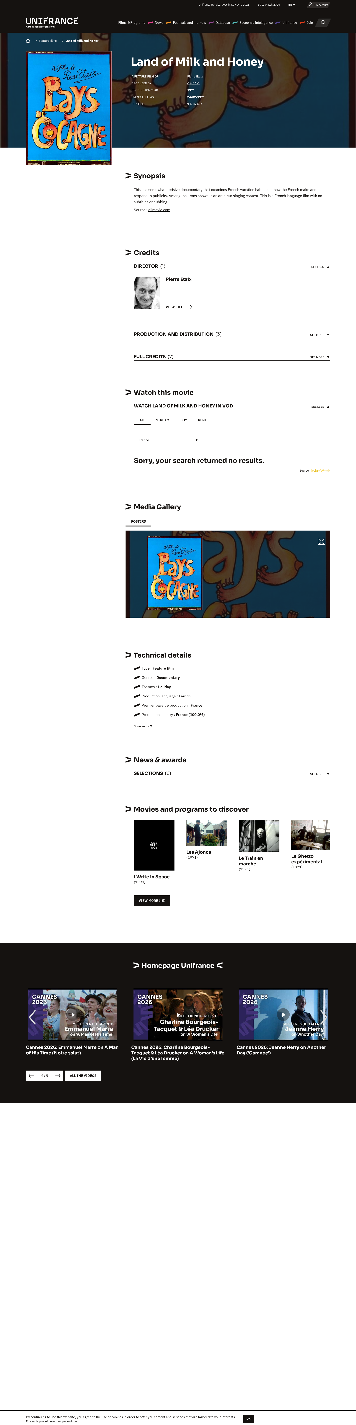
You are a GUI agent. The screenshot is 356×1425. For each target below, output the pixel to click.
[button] (321, 541)
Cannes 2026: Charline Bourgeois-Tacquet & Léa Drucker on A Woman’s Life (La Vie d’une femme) (72, 1053)
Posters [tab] (138, 521)
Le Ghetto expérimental (306, 859)
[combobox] (167, 440)
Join (310, 22)
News (159, 22)
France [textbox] (144, 440)
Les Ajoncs (198, 852)
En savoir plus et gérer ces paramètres (52, 1421)
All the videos (83, 1076)
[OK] (248, 1418)
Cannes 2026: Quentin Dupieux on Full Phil (280, 1050)
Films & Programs (131, 22)
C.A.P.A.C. (193, 83)
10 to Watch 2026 (269, 4)
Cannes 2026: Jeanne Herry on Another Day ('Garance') (176, 1050)
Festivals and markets (189, 22)
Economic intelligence (256, 22)
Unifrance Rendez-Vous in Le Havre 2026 (224, 4)
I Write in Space (152, 877)
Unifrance (289, 22)
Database (223, 22)
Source (305, 470)
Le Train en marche (251, 861)
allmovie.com (159, 209)
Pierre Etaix (195, 76)
